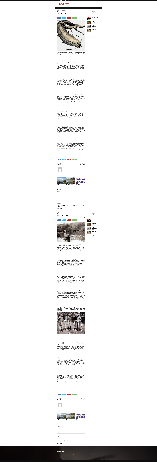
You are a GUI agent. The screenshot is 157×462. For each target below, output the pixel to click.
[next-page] (58, 186)
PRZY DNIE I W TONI (82, 164)
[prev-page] (57, 186)
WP (58, 15)
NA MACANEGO (78, 184)
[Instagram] (94, 454)
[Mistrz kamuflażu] (89, 22)
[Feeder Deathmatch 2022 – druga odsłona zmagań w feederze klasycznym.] (89, 18)
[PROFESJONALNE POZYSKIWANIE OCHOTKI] (89, 26)
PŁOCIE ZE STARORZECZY (69, 184)
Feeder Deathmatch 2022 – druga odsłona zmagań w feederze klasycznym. (98, 18)
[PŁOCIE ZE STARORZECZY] (70, 180)
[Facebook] (92, 454)
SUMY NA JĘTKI (59, 164)
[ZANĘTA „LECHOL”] (89, 30)
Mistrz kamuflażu (94, 21)
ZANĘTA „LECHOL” (94, 29)
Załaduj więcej (93, 33)
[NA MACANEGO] (80, 180)
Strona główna (58, 10)
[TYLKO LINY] (61, 180)
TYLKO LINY (58, 184)
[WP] (57, 15)
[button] (99, 8)
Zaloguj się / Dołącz (67, 0)
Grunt (61, 10)
